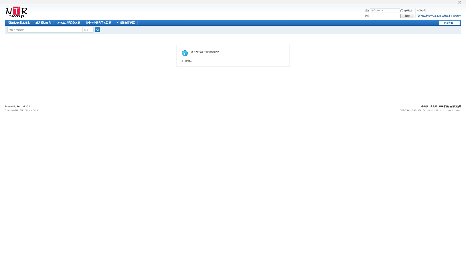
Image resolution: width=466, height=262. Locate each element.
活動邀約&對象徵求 (19, 22)
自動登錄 (408, 10)
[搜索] (97, 30)
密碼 (367, 15)
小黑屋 (433, 106)
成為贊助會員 (43, 22)
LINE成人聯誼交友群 (68, 22)
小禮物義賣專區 (126, 22)
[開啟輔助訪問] (456, 2)
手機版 (424, 106)
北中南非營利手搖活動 (98, 22)
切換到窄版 (459, 2)
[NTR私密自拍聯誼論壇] (16, 17)
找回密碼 (421, 10)
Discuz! (21, 106)
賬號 (367, 10)
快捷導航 (448, 22)
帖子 (86, 30)
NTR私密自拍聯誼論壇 (450, 106)
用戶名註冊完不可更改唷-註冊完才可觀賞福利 (439, 15)
